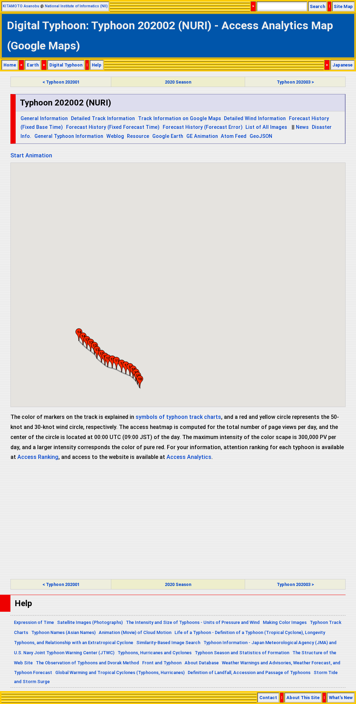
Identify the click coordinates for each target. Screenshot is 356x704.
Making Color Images (285, 622)
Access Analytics (189, 457)
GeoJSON (261, 136)
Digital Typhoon (65, 65)
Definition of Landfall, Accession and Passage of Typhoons (249, 672)
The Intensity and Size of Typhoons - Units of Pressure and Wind (193, 622)
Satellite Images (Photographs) (90, 622)
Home (9, 65)
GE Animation (202, 136)
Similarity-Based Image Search (168, 642)
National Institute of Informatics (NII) (76, 6)
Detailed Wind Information (255, 119)
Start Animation (31, 155)
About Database (202, 662)
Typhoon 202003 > (295, 82)
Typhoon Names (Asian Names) (63, 632)
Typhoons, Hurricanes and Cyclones (155, 652)
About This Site (302, 697)
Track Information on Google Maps (179, 119)
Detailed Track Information (103, 119)
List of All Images (266, 127)
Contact (268, 697)
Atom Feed (233, 136)
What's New (341, 697)
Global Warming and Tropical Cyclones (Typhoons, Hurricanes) (120, 672)
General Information (44, 119)
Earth (33, 65)
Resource (138, 136)
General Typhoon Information (68, 136)
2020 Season (178, 82)
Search (317, 6)
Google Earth (167, 136)
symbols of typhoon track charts (178, 417)
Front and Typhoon (161, 662)
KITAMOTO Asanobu (21, 6)
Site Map (343, 6)
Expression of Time (34, 622)
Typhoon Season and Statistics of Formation (242, 652)
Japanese (342, 65)
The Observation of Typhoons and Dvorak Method (87, 662)
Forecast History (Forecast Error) (203, 127)
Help (97, 65)
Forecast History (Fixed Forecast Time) (113, 127)
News (302, 127)
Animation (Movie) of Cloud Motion (135, 632)
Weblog (115, 136)
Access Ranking (37, 457)
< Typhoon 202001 (61, 82)
